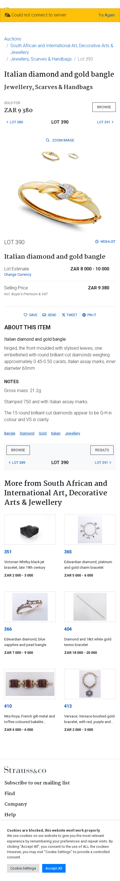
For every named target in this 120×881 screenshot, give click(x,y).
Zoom (62, 140)
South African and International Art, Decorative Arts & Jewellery (61, 49)
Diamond (27, 433)
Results (102, 450)
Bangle (9, 433)
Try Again (106, 15)
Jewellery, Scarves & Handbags (41, 59)
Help (10, 815)
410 (8, 706)
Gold (43, 433)
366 (8, 629)
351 (8, 551)
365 (68, 551)
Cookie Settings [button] (23, 868)
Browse (104, 107)
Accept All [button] (53, 868)
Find (9, 794)
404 (68, 629)
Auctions (12, 39)
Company (15, 804)
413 (68, 706)
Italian (56, 433)
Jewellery (72, 433)
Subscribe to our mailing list (37, 783)
